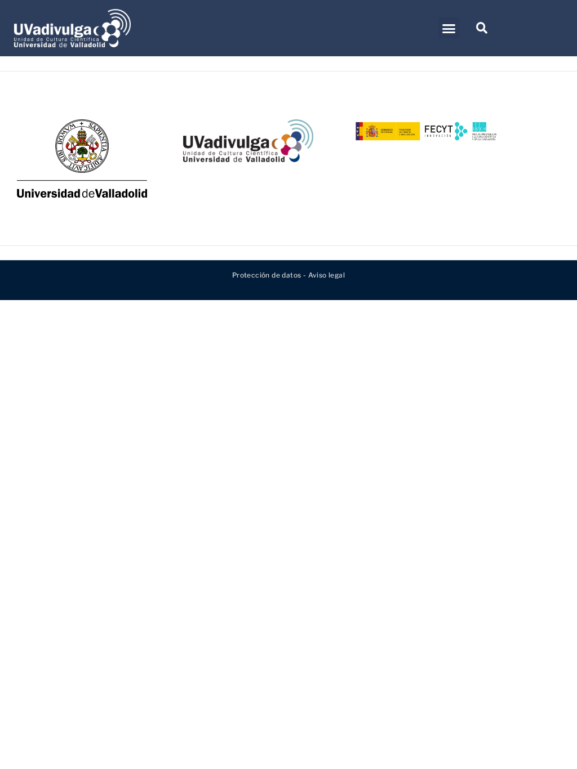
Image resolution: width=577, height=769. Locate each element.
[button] (448, 28)
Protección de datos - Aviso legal (288, 275)
